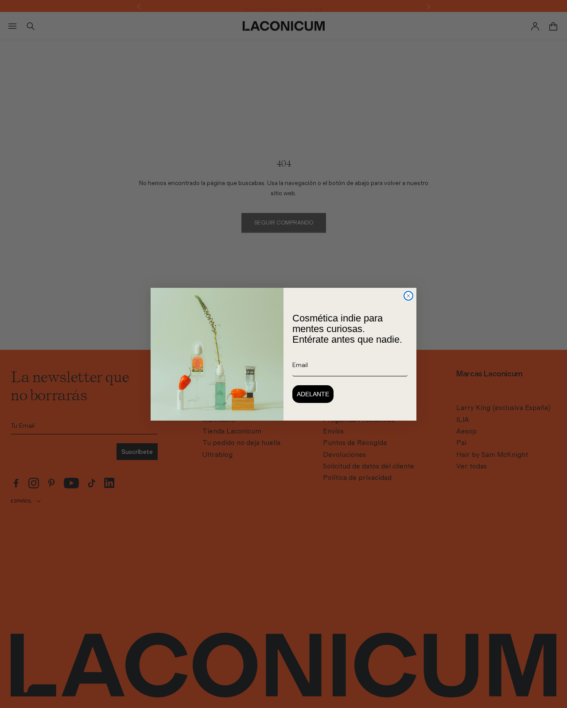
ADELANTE (313, 394)
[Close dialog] (408, 295)
